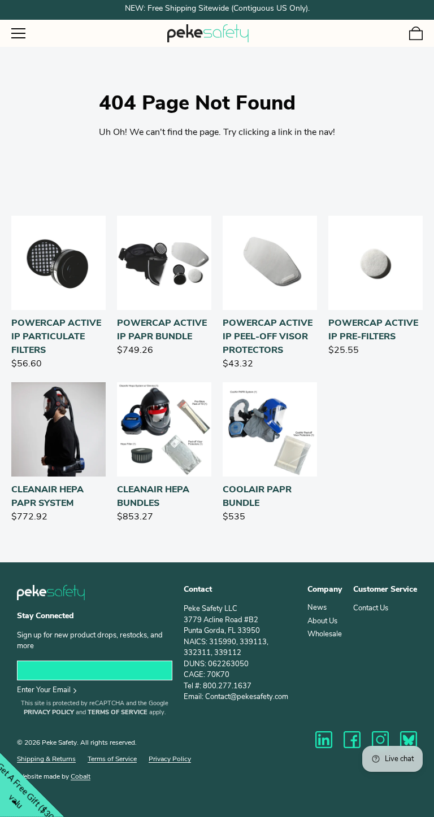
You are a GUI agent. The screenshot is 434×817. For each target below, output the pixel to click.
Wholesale (324, 634)
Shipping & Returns (46, 759)
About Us (322, 621)
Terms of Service (117, 713)
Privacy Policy (49, 713)
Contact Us (370, 608)
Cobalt (80, 777)
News (317, 607)
